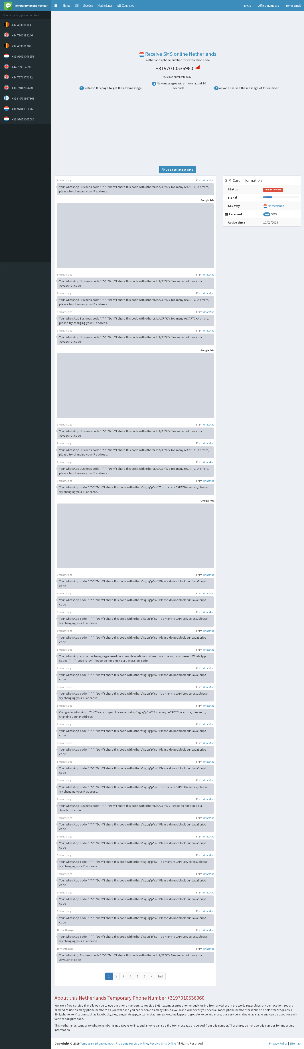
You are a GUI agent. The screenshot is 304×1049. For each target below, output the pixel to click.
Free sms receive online (132, 1043)
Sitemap (295, 1043)
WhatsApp (208, 180)
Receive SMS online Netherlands (180, 53)
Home (66, 5)
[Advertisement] (24, 193)
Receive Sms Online (163, 1043)
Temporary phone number (97, 1043)
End (160, 976)
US (77, 5)
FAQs (247, 6)
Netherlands (104, 5)
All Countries (125, 5)
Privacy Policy (278, 1043)
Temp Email (293, 6)
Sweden (88, 5)
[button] (56, 5)
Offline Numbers (268, 6)
